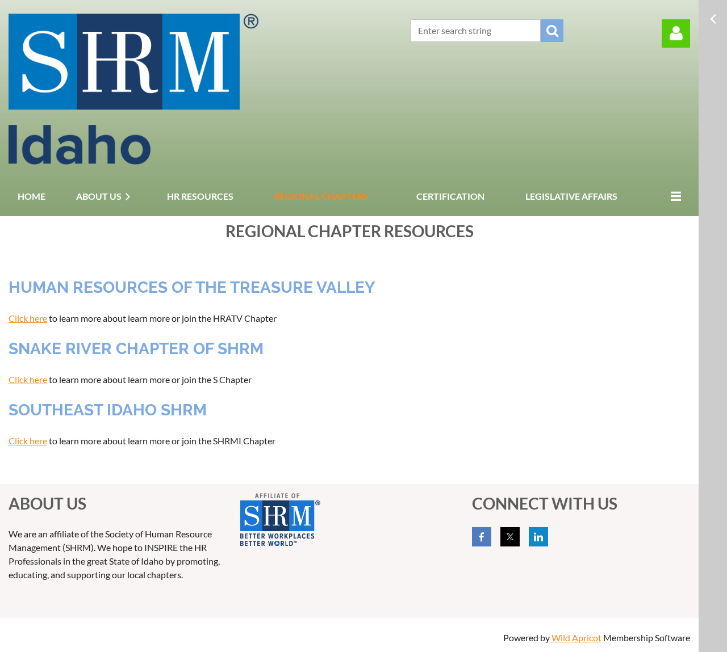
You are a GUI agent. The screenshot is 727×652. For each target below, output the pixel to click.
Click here (28, 318)
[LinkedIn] (538, 536)
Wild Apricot (576, 637)
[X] (510, 536)
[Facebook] (481, 536)
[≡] (673, 196)
